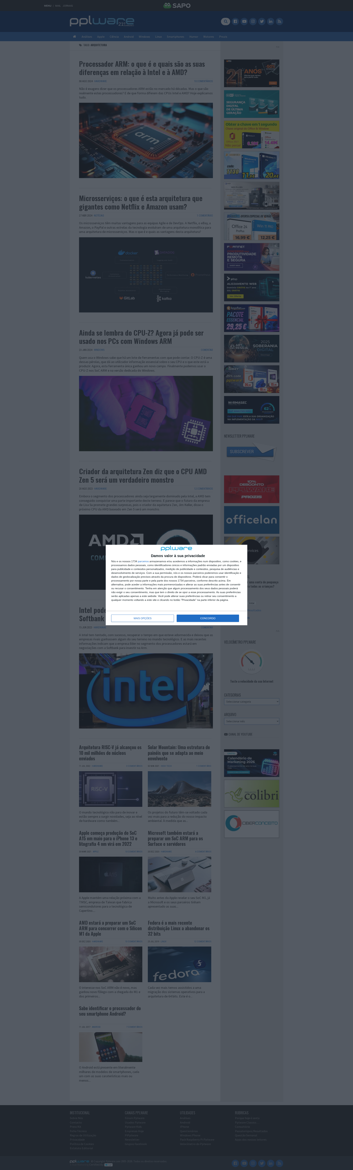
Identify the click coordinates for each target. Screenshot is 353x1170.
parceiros (143, 561)
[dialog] (176, 585)
